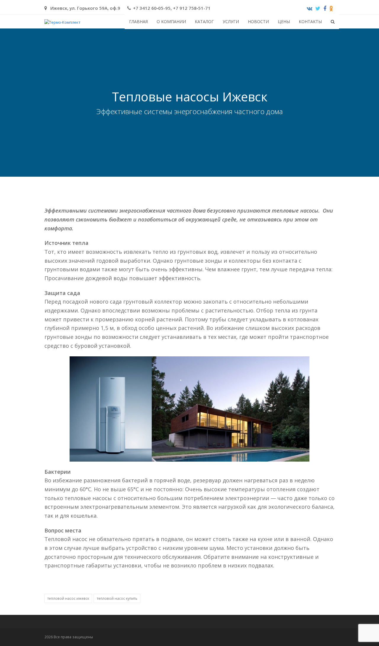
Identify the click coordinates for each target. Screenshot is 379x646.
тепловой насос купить (117, 598)
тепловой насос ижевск (68, 598)
